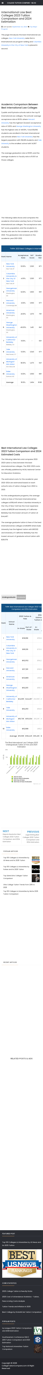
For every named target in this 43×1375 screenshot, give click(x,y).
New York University (17, 38)
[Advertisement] (21, 74)
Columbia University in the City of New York (11, 277)
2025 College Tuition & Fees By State (17, 1291)
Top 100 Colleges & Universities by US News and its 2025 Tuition (21, 1243)
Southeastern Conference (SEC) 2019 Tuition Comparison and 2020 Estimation (16, 1340)
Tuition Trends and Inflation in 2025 (16, 1306)
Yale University (10, 350)
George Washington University (28, 126)
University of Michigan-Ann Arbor (11, 361)
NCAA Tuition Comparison (31, 1312)
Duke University (10, 372)
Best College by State (11, 1312)
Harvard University (10, 301)
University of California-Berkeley (11, 339)
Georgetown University (11, 289)
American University (10, 311)
